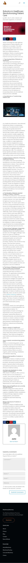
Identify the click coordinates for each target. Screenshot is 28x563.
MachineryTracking (7, 550)
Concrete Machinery (8, 552)
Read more (8, 520)
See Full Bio (13, 441)
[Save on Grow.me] (17, 38)
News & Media (6, 539)
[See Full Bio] (17, 441)
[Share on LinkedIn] (14, 38)
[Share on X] (7, 38)
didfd (5, 18)
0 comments (18, 19)
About (4, 528)
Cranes (4, 555)
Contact (5, 536)
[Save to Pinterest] (11, 38)
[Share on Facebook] (4, 38)
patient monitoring (11, 294)
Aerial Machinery (7, 547)
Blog (4, 534)
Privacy (4, 531)
